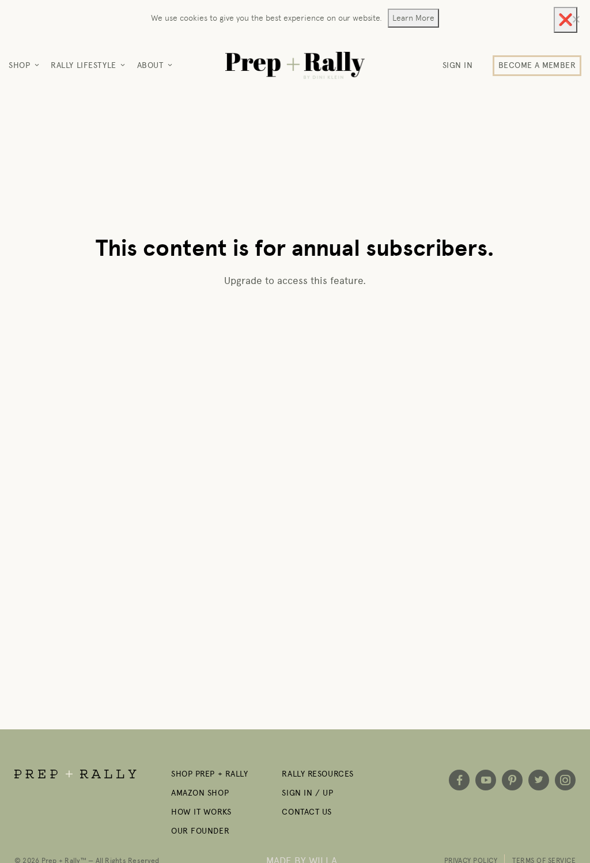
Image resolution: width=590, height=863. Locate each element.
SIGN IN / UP (307, 793)
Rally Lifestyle (83, 65)
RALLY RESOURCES (317, 774)
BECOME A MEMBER (537, 65)
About (150, 65)
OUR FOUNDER (200, 831)
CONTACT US (307, 812)
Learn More (413, 17)
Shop (19, 65)
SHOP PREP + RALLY (209, 774)
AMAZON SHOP (200, 793)
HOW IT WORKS (201, 812)
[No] (575, 19)
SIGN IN (457, 65)
